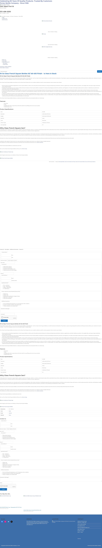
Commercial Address (8, 267)
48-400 (10, 413)
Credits (18, 545)
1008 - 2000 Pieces (7, 287)
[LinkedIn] (8, 522)
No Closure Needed (7, 298)
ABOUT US (4, 59)
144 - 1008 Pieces (7, 286)
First (12, 255)
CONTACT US (4, 18)
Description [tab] (7, 249)
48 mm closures (40, 142)
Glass (10, 415)
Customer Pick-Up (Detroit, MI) (9, 437)
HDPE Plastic (5, 64)
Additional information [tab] (14, 249)
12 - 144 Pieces (6, 285)
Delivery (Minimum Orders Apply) (10, 270)
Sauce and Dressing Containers (90, 161)
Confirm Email (14, 280)
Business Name (4, 260)
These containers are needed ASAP (10, 474)
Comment (2, 314)
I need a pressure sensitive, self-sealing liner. (12, 304)
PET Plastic (5, 63)
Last (12, 257)
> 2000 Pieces (6, 288)
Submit (4, 320)
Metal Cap (6, 293)
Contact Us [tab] (2, 249)
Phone (2, 273)
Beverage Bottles (62, 161)
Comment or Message (5, 308)
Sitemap (79, 538)
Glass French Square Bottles (80, 161)
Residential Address (8, 266)
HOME (3, 17)
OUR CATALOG (5, 19)
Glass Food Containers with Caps (70, 161)
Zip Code (3, 262)
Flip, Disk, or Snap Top (8, 297)
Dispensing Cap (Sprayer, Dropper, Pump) (12, 296)
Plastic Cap (5, 463)
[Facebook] (2, 522)
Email (12, 278)
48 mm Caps (24, 148)
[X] (12, 522)
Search (99, 71)
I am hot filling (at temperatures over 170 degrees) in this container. (16, 303)
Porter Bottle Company (4, 67)
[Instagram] (5, 522)
